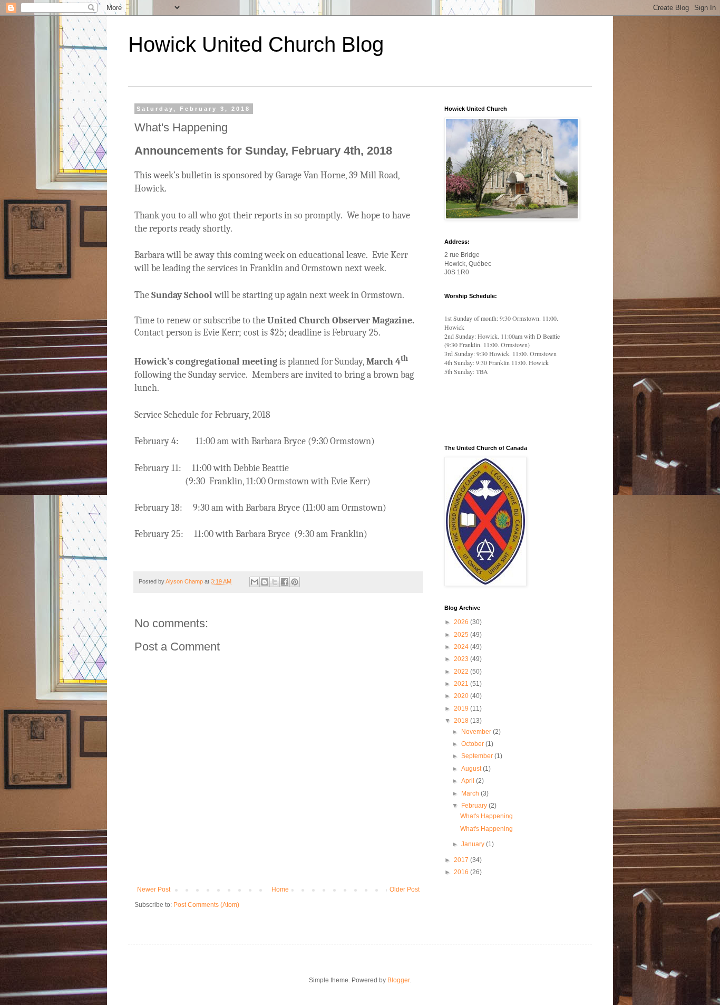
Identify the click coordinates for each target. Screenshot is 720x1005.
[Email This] (254, 582)
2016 (462, 872)
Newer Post (153, 889)
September (477, 756)
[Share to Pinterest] (294, 582)
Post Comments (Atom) (206, 904)
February (475, 805)
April (468, 780)
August (472, 768)
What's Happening (486, 816)
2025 (462, 634)
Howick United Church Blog (256, 44)
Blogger (398, 980)
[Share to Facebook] (284, 582)
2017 (462, 860)
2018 (462, 720)
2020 (462, 696)
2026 (462, 622)
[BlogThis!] (264, 582)
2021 (462, 683)
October (473, 744)
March (471, 793)
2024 (462, 646)
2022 (462, 671)
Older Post (405, 889)
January (473, 844)
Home (280, 889)
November (477, 731)
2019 (462, 708)
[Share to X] (274, 582)
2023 (462, 659)
